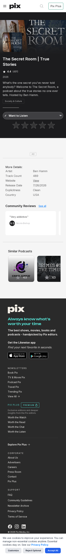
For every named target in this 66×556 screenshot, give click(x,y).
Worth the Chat (16, 426)
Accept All (53, 550)
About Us (13, 457)
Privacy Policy (16, 511)
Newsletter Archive (18, 505)
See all (42, 205)
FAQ (10, 494)
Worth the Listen (17, 431)
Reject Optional (33, 550)
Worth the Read (16, 422)
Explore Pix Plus (17, 444)
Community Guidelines (20, 500)
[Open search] (41, 6)
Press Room (14, 471)
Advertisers (14, 462)
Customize (13, 550)
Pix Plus (12, 481)
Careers (12, 467)
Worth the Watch (17, 417)
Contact (12, 476)
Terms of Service (17, 516)
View (36, 180)
